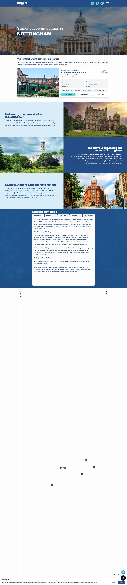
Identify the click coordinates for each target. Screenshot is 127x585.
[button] (64, 468)
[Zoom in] (107, 291)
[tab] (38, 215)
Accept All (121, 582)
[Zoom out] (107, 293)
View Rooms (84, 94)
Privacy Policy (94, 582)
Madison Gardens (38, 195)
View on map (100, 94)
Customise (113, 582)
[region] (63, 581)
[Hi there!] (123, 578)
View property (68, 94)
